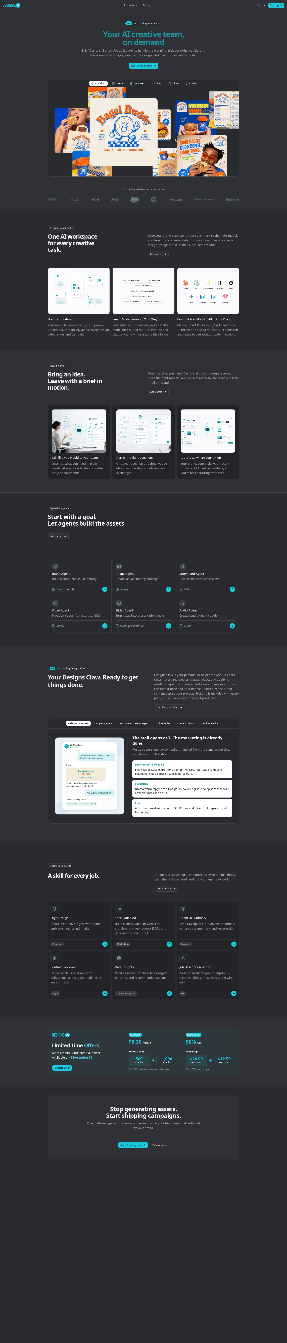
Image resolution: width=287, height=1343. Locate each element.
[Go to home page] (11, 5)
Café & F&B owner (78, 723)
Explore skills (164, 888)
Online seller (163, 723)
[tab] (98, 83)
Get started (156, 254)
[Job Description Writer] (234, 993)
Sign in (261, 5)
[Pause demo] (143, 132)
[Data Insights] (169, 993)
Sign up (274, 5)
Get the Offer (62, 1067)
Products (129, 5)
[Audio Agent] (232, 626)
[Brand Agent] (104, 589)
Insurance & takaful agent (133, 723)
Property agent (104, 723)
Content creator (186, 723)
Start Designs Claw (166, 707)
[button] (144, 23)
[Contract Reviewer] (105, 993)
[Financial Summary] (234, 944)
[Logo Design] (105, 944)
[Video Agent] (104, 626)
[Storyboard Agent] (232, 589)
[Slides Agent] (168, 626)
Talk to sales (159, 1145)
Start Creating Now (141, 65)
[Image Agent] (168, 589)
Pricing (146, 5)
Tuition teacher (210, 723)
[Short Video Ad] (169, 944)
